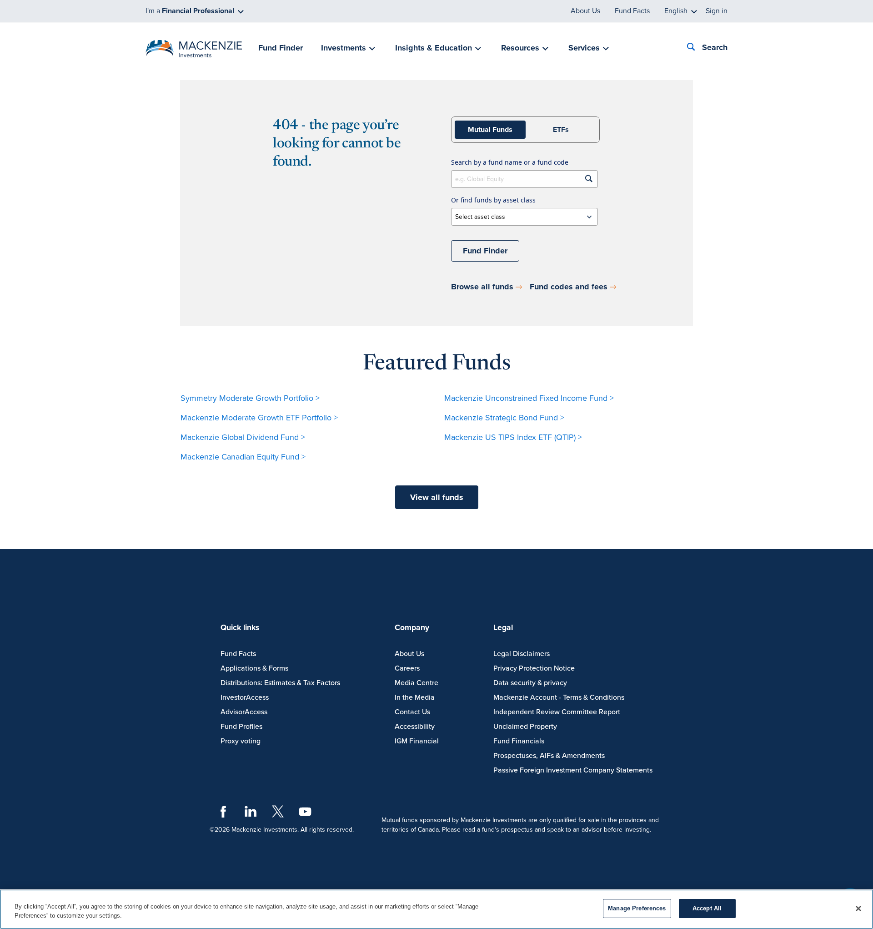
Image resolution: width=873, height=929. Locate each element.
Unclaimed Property (525, 726)
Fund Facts (632, 10)
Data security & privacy (530, 682)
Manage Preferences (637, 908)
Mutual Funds (490, 129)
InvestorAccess (245, 697)
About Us (585, 10)
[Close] (858, 909)
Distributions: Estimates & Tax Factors (280, 682)
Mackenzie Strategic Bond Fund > (504, 418)
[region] (436, 909)
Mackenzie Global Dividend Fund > (243, 437)
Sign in (717, 10)
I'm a (190, 10)
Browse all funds (482, 287)
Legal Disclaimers (521, 653)
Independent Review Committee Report (556, 712)
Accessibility (415, 726)
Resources (520, 48)
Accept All (707, 908)
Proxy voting (241, 741)
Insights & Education (433, 48)
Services (584, 48)
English (675, 10)
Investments (343, 48)
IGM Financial (417, 741)
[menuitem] (280, 48)
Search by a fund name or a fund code (509, 162)
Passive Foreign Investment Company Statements (572, 770)
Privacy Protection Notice (534, 668)
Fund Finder (280, 48)
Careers (407, 668)
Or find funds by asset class (493, 200)
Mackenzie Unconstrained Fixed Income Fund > (529, 398)
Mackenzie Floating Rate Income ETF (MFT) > (524, 457)
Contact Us (412, 712)
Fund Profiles (241, 726)
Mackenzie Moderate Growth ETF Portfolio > (259, 418)
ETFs (561, 129)
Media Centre (416, 682)
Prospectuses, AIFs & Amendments (549, 755)
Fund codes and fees (568, 287)
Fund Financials (518, 741)
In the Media (415, 697)
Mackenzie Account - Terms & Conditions (558, 697)
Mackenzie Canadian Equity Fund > (243, 457)
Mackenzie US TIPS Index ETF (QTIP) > (513, 437)
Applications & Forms (254, 668)
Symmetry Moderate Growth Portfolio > (250, 398)
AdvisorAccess (244, 712)
